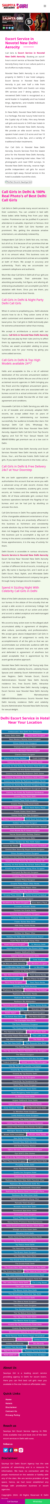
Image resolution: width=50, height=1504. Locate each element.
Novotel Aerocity (38, 1347)
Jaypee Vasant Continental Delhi (25, 956)
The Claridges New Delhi (25, 1020)
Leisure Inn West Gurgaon (25, 971)
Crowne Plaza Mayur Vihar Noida (25, 884)
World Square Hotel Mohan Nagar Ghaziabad (25, 1336)
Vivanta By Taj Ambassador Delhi (25, 1070)
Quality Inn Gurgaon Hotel (25, 1172)
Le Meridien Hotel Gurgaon (25, 1112)
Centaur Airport (40, 1340)
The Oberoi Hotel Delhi (25, 1298)
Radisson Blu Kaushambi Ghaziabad (25, 1188)
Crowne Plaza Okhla (12, 895)
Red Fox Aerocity (11, 1351)
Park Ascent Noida (38, 975)
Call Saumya (12, 1501)
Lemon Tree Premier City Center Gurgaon (25, 1127)
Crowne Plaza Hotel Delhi (25, 796)
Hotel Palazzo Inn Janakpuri (34, 1355)
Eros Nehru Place (39, 903)
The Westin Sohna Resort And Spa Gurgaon (25, 1058)
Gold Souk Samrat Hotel (36, 819)
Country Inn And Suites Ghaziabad (25, 770)
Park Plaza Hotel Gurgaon (14, 1161)
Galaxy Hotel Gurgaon (12, 819)
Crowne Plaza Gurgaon (25, 880)
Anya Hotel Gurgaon (36, 735)
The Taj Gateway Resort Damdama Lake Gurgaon (25, 1051)
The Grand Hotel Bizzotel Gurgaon (25, 1260)
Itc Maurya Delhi (38, 944)
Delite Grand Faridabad (36, 895)
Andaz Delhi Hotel (12, 735)
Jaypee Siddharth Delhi (25, 952)
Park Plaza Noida (37, 982)
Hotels (9, 1403)
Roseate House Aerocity (35, 1351)
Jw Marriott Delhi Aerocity (14, 963)
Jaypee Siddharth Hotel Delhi (25, 1100)
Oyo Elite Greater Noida (14, 975)
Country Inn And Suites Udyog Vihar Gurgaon (25, 868)
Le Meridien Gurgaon (38, 963)
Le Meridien (39, 967)
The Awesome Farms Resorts (25, 1248)
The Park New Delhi (12, 1043)
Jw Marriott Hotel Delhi (36, 1108)
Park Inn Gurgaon (12, 979)
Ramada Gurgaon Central (14, 1005)
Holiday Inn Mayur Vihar (25, 933)
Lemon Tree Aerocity (14, 1347)
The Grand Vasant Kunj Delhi (25, 1028)
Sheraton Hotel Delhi (25, 1233)
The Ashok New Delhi (13, 1017)
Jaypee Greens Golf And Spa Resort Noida (25, 948)
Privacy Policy (13, 1415)
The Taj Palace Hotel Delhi (25, 1317)
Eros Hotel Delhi (12, 808)
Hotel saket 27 (10, 1355)
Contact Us (11, 1411)
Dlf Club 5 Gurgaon (25, 899)
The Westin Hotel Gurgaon (25, 1321)
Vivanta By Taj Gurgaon (25, 1077)
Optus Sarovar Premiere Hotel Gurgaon (25, 1150)
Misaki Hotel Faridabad (14, 1134)
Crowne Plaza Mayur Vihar (25, 887)
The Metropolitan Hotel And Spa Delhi (25, 1294)
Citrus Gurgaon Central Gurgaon (25, 853)
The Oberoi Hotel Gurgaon (25, 1302)
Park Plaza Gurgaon (13, 982)
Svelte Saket (10, 1013)
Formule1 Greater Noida (24, 906)
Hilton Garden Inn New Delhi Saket (25, 842)
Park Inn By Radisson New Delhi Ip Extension (25, 1157)
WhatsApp (37, 1501)
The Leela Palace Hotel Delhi (15, 1283)
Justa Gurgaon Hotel (13, 1108)
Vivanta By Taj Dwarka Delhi (25, 1074)
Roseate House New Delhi (25, 1207)
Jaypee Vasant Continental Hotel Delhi (25, 1104)
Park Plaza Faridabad (36, 979)
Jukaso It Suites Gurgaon (15, 960)
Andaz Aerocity (24, 1340)
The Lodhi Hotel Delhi (25, 1286)
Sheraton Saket (38, 1009)
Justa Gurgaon (39, 960)
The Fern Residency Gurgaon (25, 1024)
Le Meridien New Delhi (15, 967)
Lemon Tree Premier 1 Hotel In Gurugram (25, 1123)
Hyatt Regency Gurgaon (14, 944)
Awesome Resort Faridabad (35, 846)
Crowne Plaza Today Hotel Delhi (25, 804)
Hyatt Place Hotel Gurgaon (25, 1085)
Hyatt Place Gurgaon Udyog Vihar (25, 941)
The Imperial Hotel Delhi (36, 1271)
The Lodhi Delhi (40, 1036)
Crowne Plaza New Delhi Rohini (25, 891)
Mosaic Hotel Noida (37, 1134)
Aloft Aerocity (8, 1340)
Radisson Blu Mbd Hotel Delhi (25, 1195)
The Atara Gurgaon (37, 1017)
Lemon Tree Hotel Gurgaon (25, 1119)
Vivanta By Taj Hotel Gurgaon (25, 1328)
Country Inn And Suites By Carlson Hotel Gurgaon (25, 766)
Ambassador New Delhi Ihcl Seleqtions (25, 732)
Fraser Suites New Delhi (25, 922)
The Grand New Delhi (12, 1271)
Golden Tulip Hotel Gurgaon (25, 823)
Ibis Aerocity (38, 1343)
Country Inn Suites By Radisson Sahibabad (25, 792)
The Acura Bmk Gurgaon (34, 1013)
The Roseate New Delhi (36, 1043)
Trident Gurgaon (10, 1062)
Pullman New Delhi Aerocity (25, 986)
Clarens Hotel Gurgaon (25, 754)
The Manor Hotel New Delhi (25, 1290)
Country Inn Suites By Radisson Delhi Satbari (25, 777)
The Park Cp (38, 1039)
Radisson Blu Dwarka (12, 990)
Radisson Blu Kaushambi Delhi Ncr (25, 1184)
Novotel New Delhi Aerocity (25, 1142)
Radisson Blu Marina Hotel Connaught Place (25, 1191)
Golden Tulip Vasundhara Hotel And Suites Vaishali (25, 827)
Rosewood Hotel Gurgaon (25, 1214)
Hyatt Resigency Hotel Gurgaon (25, 1093)
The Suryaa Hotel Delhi (25, 1309)
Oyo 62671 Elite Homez (25, 1153)
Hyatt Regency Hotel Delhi (25, 1089)
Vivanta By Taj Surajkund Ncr (25, 1081)
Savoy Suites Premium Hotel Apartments (25, 1222)
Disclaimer (11, 1407)
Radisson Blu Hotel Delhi (25, 1176)
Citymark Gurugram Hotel (25, 747)
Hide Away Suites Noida (25, 925)
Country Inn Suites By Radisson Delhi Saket (25, 773)
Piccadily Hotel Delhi (38, 1161)
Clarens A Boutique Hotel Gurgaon (25, 751)
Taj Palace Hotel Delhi (25, 1245)
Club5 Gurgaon (39, 758)
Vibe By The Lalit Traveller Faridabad (25, 1066)
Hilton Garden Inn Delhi (25, 838)
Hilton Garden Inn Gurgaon (25, 929)
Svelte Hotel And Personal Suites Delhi (25, 1237)
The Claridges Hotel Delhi (25, 1256)
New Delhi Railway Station (25, 1138)
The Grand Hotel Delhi (25, 1264)
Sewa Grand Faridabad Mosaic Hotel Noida (25, 1226)
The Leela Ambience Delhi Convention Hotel (25, 1275)
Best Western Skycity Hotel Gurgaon (25, 739)
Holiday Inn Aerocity (14, 1343)
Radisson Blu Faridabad (36, 990)
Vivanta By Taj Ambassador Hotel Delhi (25, 1324)
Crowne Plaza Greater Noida (25, 876)
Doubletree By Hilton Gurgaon (16, 903)
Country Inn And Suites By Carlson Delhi (25, 762)
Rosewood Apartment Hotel (25, 1210)
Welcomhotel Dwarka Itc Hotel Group (25, 1332)
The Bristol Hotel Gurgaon (25, 1252)
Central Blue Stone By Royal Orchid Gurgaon (24, 849)
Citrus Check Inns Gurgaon (25, 743)
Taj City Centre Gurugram (25, 1241)
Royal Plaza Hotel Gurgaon (25, 1218)
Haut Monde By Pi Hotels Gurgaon (25, 830)
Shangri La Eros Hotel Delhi (25, 1229)
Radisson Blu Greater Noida (25, 994)
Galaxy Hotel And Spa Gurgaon (25, 815)
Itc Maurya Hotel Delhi (25, 1096)
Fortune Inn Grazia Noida (25, 910)
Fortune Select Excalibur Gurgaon (25, 914)
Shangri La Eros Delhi (14, 1009)
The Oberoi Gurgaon (15, 1039)
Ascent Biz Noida (10, 846)
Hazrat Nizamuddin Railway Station (25, 834)
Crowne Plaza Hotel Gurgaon (25, 800)
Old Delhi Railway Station (25, 1146)
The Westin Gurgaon (25, 1055)
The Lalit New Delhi (37, 1032)
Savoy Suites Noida (38, 1005)
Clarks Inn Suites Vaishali (15, 758)
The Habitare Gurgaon (13, 1032)
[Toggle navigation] (45, 6)
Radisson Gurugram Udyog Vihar (25, 1199)
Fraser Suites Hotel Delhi (25, 811)
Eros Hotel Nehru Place (35, 808)
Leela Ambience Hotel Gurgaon (25, 1115)
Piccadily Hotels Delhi (25, 1165)
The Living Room (39, 1283)
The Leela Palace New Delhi (15, 1036)
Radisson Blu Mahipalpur (25, 1001)
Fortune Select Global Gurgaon (25, 918)
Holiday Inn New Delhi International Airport (25, 937)
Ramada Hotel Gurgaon (25, 1203)
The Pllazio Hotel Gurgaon (25, 1305)
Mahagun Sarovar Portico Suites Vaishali (25, 1131)
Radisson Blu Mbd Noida (25, 998)
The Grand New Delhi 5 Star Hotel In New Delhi (25, 1267)
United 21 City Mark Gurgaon (34, 1062)
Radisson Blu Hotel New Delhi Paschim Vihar (25, 1180)
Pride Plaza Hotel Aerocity (25, 1169)
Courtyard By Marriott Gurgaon (25, 872)
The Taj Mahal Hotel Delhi (25, 1313)
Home (9, 1399)
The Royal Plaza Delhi (25, 1047)
